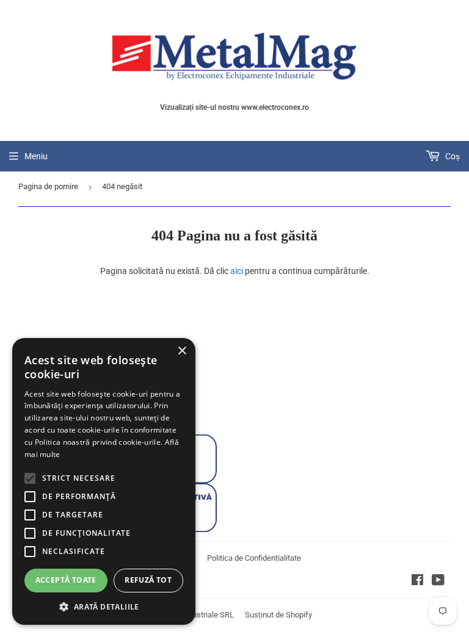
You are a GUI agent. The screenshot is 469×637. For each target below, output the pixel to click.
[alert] (103, 481)
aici (236, 271)
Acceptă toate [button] (65, 580)
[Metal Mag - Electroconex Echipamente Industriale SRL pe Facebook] (417, 581)
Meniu (36, 156)
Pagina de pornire (48, 186)
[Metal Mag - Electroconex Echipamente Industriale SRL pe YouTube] (438, 581)
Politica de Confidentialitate (254, 558)
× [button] (181, 351)
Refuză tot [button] (148, 580)
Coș (451, 156)
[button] (103, 606)
